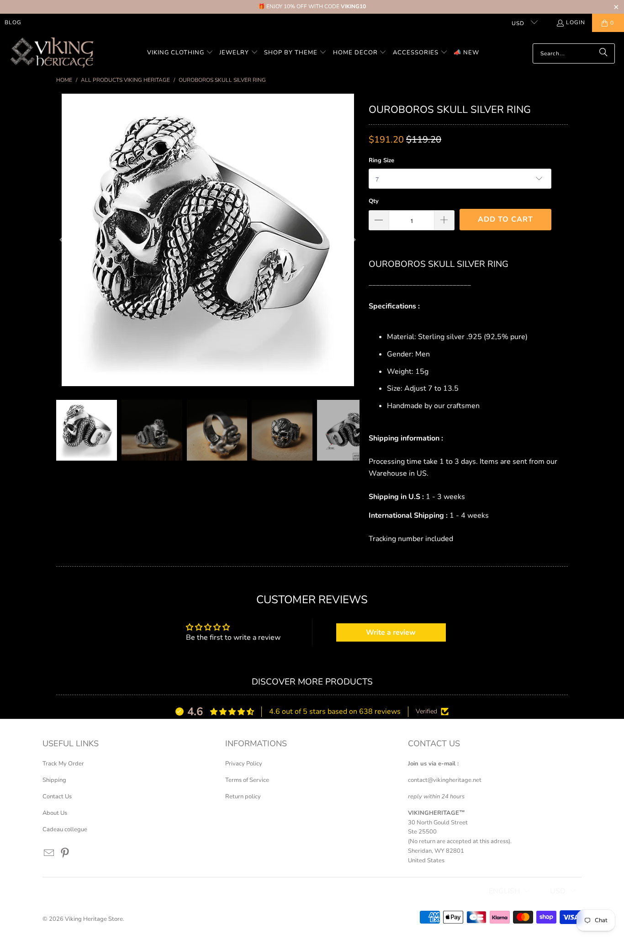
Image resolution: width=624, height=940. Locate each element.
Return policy (243, 796)
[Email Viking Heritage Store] (49, 854)
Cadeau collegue (64, 829)
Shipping (54, 780)
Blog (13, 22)
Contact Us (57, 796)
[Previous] (63, 240)
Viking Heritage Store (94, 919)
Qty (374, 201)
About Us (54, 813)
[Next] (352, 240)
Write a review (391, 632)
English (504, 891)
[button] (180, 53)
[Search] (603, 53)
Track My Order (63, 763)
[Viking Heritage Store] (51, 53)
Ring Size (381, 160)
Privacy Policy (243, 763)
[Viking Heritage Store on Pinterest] (65, 854)
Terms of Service (247, 780)
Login (575, 22)
